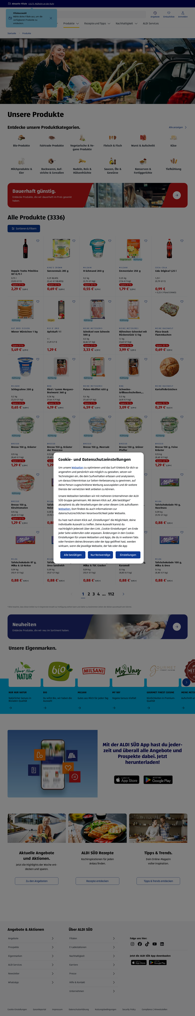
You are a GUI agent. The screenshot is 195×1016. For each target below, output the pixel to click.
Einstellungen (128, 555)
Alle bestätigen (73, 555)
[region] (98, 508)
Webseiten (77, 468)
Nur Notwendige (100, 555)
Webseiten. (64, 509)
